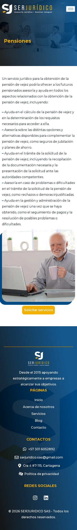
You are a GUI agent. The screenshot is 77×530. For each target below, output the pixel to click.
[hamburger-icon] (70, 9)
